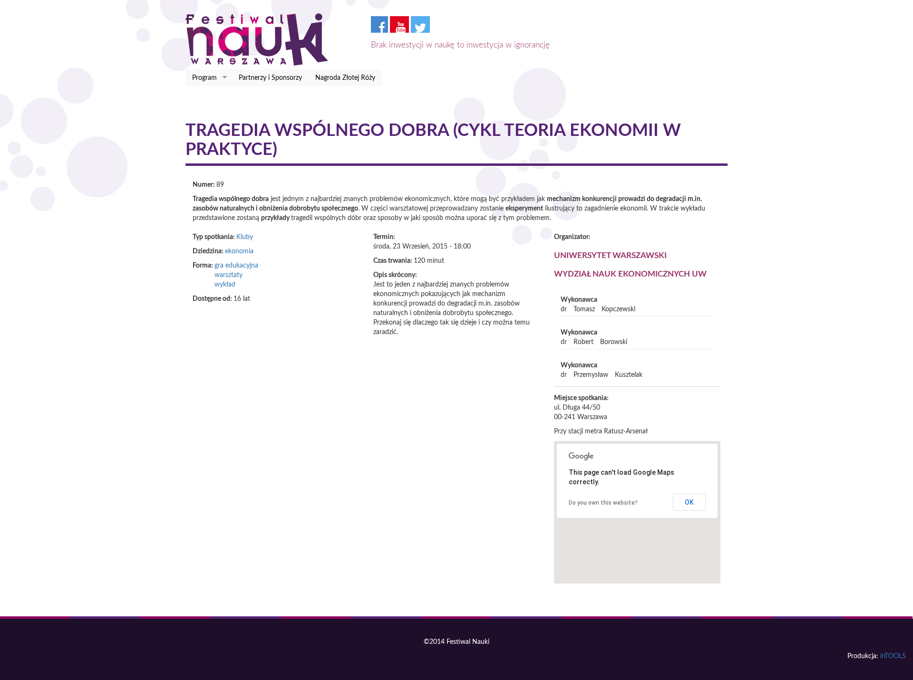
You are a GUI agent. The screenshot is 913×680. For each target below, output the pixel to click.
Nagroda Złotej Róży (345, 78)
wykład (224, 284)
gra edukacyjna (236, 265)
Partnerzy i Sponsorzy (270, 78)
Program (201, 78)
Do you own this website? (603, 502)
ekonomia (239, 251)
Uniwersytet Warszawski (610, 255)
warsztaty (228, 275)
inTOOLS (893, 656)
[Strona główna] (260, 39)
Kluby (244, 237)
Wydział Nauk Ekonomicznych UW (630, 274)
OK (689, 502)
